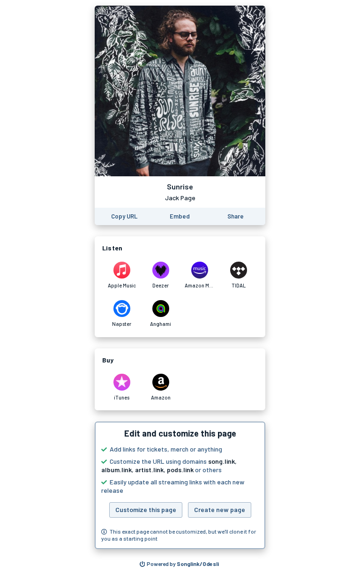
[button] (180, 485)
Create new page (219, 509)
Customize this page (145, 509)
